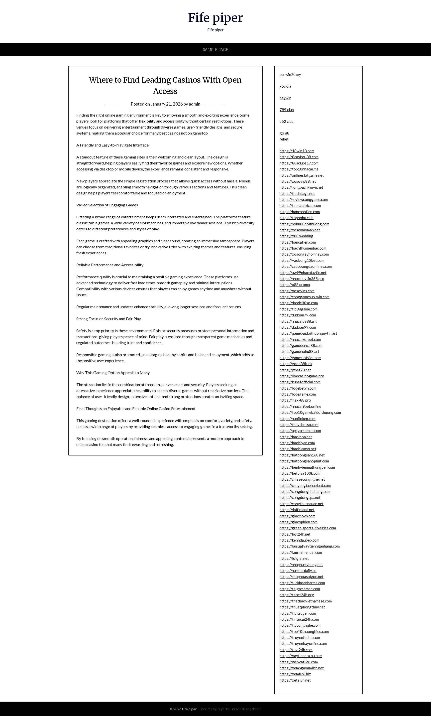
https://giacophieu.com (299, 522)
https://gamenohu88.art (299, 351)
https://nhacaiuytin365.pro (302, 278)
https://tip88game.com (299, 309)
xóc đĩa (285, 86)
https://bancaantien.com (300, 211)
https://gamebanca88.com (301, 345)
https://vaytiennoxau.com (301, 655)
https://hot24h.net (295, 534)
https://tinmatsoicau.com (300, 205)
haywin (285, 98)
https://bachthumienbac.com (303, 248)
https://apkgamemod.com (300, 430)
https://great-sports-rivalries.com (308, 528)
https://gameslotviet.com (300, 357)
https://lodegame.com (298, 394)
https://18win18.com (297, 150)
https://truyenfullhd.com (300, 637)
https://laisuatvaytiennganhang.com (310, 546)
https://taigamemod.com (300, 588)
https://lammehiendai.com (301, 552)
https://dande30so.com (299, 302)
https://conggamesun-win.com (304, 296)
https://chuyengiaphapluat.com (305, 485)
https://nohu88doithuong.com (304, 224)
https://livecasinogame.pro (302, 376)
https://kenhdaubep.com (299, 540)
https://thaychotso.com (299, 424)
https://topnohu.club (297, 217)
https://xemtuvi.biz (295, 674)
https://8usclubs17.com (299, 163)
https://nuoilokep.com (298, 418)
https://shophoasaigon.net (301, 576)
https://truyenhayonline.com (303, 643)
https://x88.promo (295, 284)
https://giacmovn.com (297, 516)
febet (284, 139)
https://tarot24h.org (297, 594)
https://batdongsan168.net (302, 455)
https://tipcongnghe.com (300, 625)
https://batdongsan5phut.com (304, 461)
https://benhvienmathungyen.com (307, 467)
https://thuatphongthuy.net (302, 607)
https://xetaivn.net (295, 680)
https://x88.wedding (296, 236)
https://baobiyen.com (297, 442)
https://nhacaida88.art (298, 321)
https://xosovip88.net (298, 181)
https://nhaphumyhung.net (301, 564)
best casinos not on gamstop (183, 133)
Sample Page (215, 49)
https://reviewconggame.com (304, 199)
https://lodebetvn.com (298, 388)
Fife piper (215, 17)
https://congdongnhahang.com (305, 491)
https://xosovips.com (297, 290)
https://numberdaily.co (298, 570)
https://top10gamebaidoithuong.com (310, 412)
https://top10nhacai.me (299, 169)
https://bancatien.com (298, 242)
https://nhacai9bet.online (300, 406)
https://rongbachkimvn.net (301, 187)
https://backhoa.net (296, 436)
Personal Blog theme (245, 709)
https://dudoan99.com (298, 327)
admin (194, 104)
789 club (287, 109)
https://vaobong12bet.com (302, 260)
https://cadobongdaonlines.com (306, 266)
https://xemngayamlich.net (302, 668)
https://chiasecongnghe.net (302, 479)
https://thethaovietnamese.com (306, 601)
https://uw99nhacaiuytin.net (303, 272)
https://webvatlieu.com (299, 662)
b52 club (287, 121)
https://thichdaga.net (297, 193)
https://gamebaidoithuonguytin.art (308, 333)
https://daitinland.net (297, 509)
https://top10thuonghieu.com (304, 631)
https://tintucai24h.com (299, 619)
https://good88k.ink (296, 363)
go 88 (284, 133)
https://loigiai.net (294, 558)
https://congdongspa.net (300, 497)
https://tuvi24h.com (296, 649)
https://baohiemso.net (298, 448)
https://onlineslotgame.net (302, 175)
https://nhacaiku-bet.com (300, 339)
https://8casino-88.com (299, 156)
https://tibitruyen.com (298, 613)
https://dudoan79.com (298, 315)
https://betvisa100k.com (300, 473)
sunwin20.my (290, 74)
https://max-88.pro (295, 400)
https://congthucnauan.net (301, 503)
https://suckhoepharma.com (302, 582)
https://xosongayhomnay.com (304, 254)
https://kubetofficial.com (300, 382)
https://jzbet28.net (295, 370)
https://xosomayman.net (300, 230)
